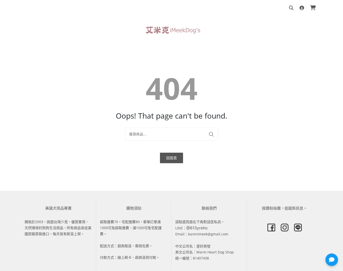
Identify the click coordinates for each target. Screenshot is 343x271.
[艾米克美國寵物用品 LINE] (298, 227)
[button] (331, 259)
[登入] (302, 8)
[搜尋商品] (291, 8)
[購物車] (313, 8)
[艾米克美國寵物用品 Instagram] (284, 227)
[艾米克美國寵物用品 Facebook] (271, 227)
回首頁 (171, 157)
